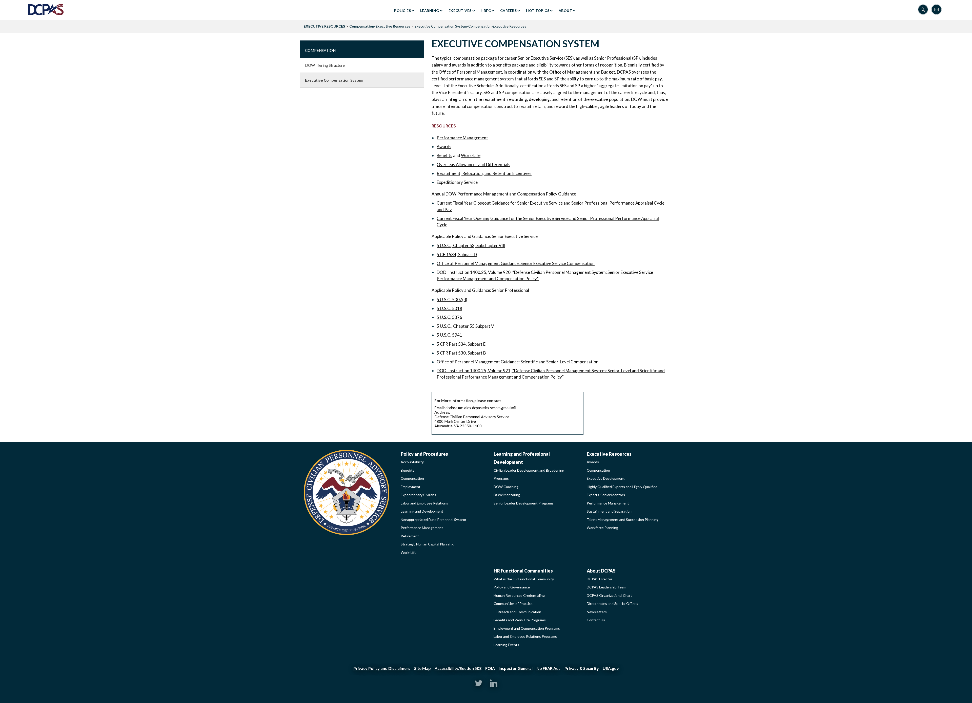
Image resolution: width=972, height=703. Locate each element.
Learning (429, 10)
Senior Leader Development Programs (524, 503)
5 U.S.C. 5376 (449, 317)
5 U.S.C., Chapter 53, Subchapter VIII (471, 245)
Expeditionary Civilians (418, 495)
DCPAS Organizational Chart (609, 595)
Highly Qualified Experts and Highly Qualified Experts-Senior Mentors (622, 491)
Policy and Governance (512, 587)
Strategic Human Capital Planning (427, 544)
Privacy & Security (581, 668)
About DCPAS (601, 571)
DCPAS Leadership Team (606, 587)
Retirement (410, 536)
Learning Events (506, 645)
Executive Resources (609, 454)
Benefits (444, 155)
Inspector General (516, 668)
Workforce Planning (602, 527)
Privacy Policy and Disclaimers (381, 668)
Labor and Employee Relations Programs (525, 636)
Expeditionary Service (457, 182)
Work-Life (470, 155)
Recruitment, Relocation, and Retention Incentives (484, 173)
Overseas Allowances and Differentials (473, 164)
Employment (410, 487)
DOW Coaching (506, 487)
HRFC (486, 10)
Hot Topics (537, 10)
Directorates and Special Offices (612, 603)
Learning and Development (422, 511)
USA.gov (611, 668)
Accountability (412, 462)
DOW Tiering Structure (325, 65)
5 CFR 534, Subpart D (457, 254)
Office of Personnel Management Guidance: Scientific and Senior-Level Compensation (517, 361)
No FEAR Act (548, 668)
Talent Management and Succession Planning (622, 519)
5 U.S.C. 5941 (449, 335)
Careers (508, 10)
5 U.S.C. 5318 (449, 308)
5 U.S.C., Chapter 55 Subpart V (465, 326)
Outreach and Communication (517, 612)
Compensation (320, 50)
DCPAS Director (599, 579)
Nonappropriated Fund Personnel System (433, 519)
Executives (460, 10)
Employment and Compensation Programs (527, 628)
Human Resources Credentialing (519, 595)
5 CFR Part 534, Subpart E (461, 344)
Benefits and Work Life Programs (520, 620)
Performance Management (462, 137)
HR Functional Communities (523, 571)
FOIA (490, 668)
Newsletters (597, 612)
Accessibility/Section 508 (458, 668)
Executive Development (606, 478)
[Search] (924, 10)
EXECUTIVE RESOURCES (324, 26)
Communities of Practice (513, 603)
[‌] (478, 686)
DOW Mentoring (507, 495)
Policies (402, 10)
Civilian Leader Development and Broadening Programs (529, 474)
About (565, 10)
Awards (444, 146)
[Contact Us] (937, 10)
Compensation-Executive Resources (379, 26)
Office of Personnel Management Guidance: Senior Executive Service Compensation (516, 263)
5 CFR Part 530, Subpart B (461, 353)
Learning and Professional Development (522, 458)
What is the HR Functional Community (524, 579)
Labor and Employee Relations (424, 503)
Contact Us (596, 620)
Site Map (422, 668)
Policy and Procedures (424, 454)
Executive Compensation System (334, 80)
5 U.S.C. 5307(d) (452, 299)
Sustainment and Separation (609, 511)
